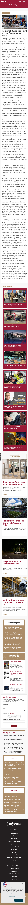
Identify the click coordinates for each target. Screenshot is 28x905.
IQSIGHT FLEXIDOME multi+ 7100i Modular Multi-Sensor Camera (16, 673)
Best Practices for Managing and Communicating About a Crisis (13, 769)
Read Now (5, 494)
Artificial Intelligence (14, 623)
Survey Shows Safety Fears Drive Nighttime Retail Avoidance (13, 563)
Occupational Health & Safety (14, 857)
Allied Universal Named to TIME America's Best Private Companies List (14, 427)
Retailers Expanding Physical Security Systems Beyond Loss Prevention (14, 483)
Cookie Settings (12, 896)
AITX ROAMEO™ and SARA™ (16, 685)
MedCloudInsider (14, 855)
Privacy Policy (12, 713)
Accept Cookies (19, 900)
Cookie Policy (9, 893)
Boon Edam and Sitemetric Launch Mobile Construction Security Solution (14, 325)
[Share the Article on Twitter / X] (7, 13)
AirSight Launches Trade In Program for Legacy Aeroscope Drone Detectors (13, 346)
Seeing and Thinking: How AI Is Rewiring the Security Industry (12, 778)
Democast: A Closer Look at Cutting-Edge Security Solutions (14, 782)
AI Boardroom (14, 833)
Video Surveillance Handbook (12, 799)
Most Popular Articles (9, 732)
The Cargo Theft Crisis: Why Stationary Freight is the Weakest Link (14, 806)
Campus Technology (14, 844)
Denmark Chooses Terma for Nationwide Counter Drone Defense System (13, 305)
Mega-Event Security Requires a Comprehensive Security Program (13, 648)
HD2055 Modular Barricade (15, 662)
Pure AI (14, 860)
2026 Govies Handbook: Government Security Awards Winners (14, 810)
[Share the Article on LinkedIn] (5, 13)
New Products (14, 656)
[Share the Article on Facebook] (3, 13)
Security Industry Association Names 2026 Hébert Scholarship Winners (14, 407)
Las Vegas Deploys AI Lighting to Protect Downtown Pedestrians (13, 448)
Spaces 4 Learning (14, 868)
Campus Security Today (14, 841)
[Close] (22, 883)
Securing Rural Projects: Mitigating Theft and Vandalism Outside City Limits (13, 602)
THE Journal (14, 879)
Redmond (14, 863)
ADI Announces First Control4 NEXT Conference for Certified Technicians (12, 386)
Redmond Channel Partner (14, 865)
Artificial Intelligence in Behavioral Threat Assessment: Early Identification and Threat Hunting (14, 764)
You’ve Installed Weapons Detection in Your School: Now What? (14, 795)
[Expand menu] (26, 1)
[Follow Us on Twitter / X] (4, 1)
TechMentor (14, 871)
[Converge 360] (14, 824)
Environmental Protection (14, 847)
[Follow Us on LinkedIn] (2, 1)
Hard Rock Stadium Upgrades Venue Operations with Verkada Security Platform (13, 523)
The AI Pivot (14, 876)
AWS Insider (14, 838)
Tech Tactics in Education (14, 874)
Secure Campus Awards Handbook (13, 802)
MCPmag (14, 852)
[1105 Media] (14, 829)
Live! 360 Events (14, 849)
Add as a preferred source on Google (22, 1)
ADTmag (14, 836)
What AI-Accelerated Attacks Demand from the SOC (14, 773)
